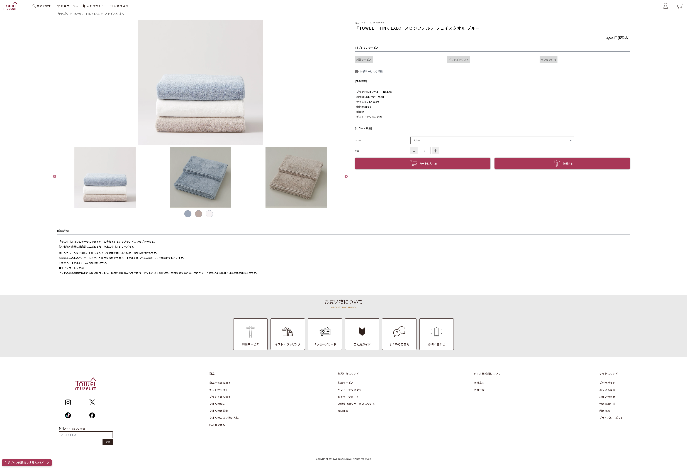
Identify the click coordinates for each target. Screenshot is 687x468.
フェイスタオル (114, 13)
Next (346, 176)
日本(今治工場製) (374, 96)
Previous (54, 176)
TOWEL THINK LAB (86, 13)
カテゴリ (63, 13)
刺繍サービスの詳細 (371, 71)
